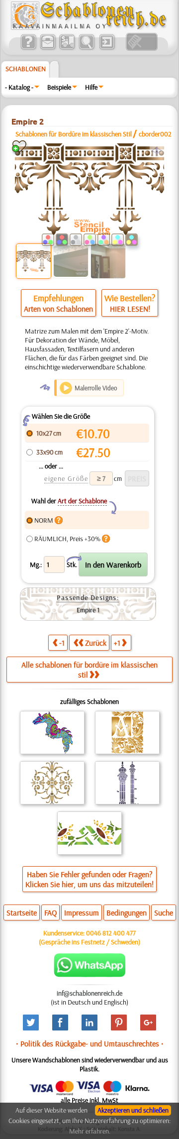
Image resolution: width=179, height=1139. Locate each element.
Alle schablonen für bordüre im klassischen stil (89, 670)
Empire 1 (88, 609)
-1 (62, 643)
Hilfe (91, 87)
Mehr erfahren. (89, 1131)
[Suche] (86, 48)
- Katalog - (19, 87)
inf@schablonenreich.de (89, 993)
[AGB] (67, 48)
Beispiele (59, 87)
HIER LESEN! (130, 309)
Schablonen (25, 68)
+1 (117, 643)
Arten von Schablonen (58, 309)
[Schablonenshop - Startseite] (88, 27)
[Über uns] (28, 48)
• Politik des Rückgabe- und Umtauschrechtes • (90, 1043)
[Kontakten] (47, 48)
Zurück (95, 643)
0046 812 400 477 (111, 932)
